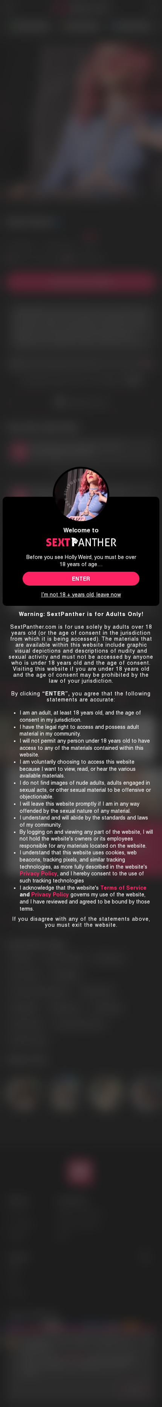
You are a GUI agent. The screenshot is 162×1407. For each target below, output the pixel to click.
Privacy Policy (50, 895)
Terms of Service (123, 888)
